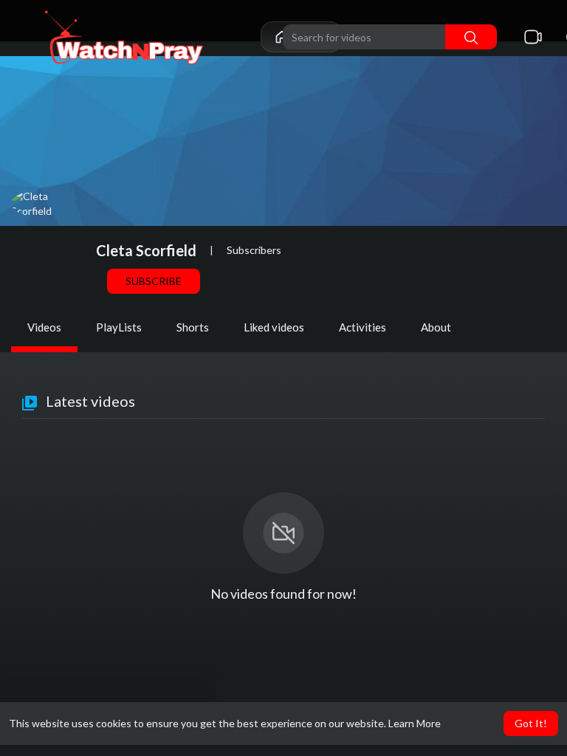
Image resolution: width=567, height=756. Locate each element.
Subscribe (154, 281)
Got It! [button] (531, 723)
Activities (362, 327)
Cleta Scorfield (146, 250)
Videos (44, 327)
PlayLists (119, 327)
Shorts (192, 327)
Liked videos (274, 327)
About (436, 327)
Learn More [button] (414, 723)
